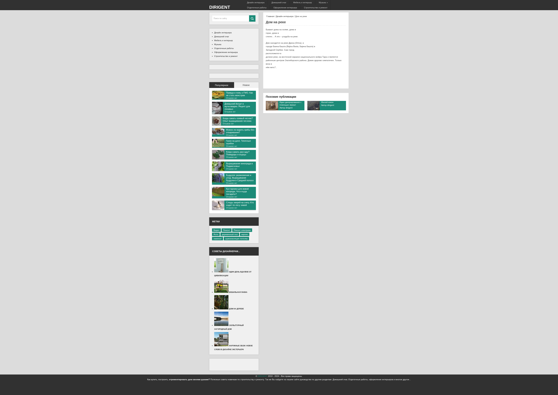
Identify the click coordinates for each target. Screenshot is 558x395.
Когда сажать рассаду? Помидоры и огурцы (237, 153)
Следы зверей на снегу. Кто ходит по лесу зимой (240, 203)
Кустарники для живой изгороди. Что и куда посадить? (237, 191)
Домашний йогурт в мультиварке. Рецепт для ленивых (237, 106)
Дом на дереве (236, 309)
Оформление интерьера (285, 7)
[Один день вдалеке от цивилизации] (221, 272)
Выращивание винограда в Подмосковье (239, 164)
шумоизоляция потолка (236, 238)
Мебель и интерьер (302, 2)
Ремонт (226, 230)
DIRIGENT (219, 7)
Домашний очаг (278, 2)
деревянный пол (230, 234)
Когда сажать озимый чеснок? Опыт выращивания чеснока (238, 119)
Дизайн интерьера (255, 2)
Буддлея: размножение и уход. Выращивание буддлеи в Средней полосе (240, 178)
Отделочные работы (257, 7)
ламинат (217, 238)
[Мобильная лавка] (221, 292)
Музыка (323, 2)
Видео (216, 230)
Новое (246, 85)
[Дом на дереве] (221, 308)
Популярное (221, 85)
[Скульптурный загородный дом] (221, 325)
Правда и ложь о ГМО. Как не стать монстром (239, 94)
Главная (270, 16)
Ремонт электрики (242, 230)
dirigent (289, 108)
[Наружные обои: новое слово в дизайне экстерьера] (221, 345)
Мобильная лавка (238, 292)
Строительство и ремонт (315, 7)
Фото (215, 234)
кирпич (244, 234)
